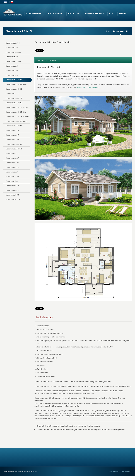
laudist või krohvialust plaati (87, 87)
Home (108, 31)
